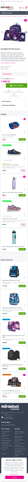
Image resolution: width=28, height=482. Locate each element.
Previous (2, 32)
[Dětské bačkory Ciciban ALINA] (14, 213)
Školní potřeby (7, 16)
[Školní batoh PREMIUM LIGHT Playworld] (14, 303)
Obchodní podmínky (6, 440)
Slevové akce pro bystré (6, 445)
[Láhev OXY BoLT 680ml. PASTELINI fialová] (14, 186)
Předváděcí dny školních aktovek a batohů (20, 451)
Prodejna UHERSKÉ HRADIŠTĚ (8, 425)
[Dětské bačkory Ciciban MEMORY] (14, 158)
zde (16, 471)
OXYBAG (7, 69)
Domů (2, 16)
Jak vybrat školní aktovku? (20, 448)
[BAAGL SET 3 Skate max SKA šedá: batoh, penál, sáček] (14, 359)
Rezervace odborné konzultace (5, 432)
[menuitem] (6, 1)
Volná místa (4, 453)
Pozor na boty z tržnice (20, 443)
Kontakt (3, 449)
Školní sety (14, 16)
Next (26, 32)
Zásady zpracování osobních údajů (5, 443)
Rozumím (14, 477)
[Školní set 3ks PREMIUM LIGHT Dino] (14, 386)
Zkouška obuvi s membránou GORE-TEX (20, 446)
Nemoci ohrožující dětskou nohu (19, 437)
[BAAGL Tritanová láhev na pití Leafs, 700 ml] (14, 240)
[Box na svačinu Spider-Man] (14, 129)
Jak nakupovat (4, 447)
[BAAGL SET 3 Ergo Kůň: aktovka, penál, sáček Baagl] (14, 331)
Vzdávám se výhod (14, 474)
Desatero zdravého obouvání (19, 440)
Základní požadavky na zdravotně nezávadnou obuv (20, 433)
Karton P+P (20, 16)
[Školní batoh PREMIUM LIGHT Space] (14, 275)
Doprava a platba (5, 438)
